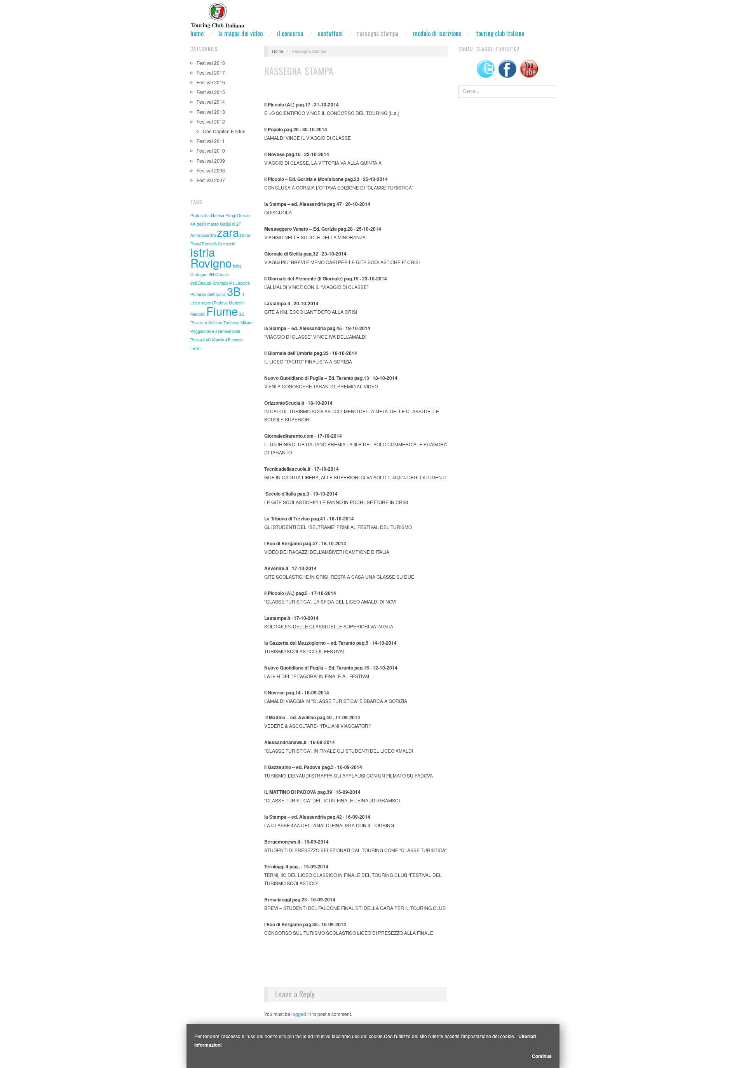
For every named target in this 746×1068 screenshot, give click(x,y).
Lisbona (242, 283)
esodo (237, 340)
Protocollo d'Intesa (207, 215)
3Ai (213, 235)
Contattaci (330, 33)
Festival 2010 (211, 150)
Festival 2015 (211, 92)
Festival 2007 (211, 180)
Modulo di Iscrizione (437, 33)
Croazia (222, 274)
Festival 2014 (211, 101)
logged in (301, 1014)
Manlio (218, 340)
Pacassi (197, 340)
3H (211, 274)
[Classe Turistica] (217, 13)
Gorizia (243, 215)
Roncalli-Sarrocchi (218, 244)
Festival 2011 (211, 140)
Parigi (230, 215)
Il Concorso (290, 33)
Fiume (222, 311)
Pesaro (197, 322)
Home (197, 33)
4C (208, 340)
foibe (237, 266)
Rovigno (211, 262)
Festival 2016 (211, 82)
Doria (245, 235)
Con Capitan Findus (224, 131)
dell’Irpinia (216, 294)
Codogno (198, 274)
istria (202, 252)
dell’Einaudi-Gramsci (209, 283)
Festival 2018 (211, 62)
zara (228, 232)
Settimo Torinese (223, 322)
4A (192, 224)
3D (241, 314)
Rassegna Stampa (377, 33)
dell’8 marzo (208, 224)
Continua (542, 1055)
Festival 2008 (211, 170)
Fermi (195, 348)
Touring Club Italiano (500, 33)
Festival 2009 (211, 160)
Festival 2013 (211, 111)
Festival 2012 (211, 121)
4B (227, 340)
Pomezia (198, 294)
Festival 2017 (211, 72)
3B (234, 291)
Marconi (197, 314)
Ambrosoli (199, 235)
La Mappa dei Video (240, 33)
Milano (247, 322)
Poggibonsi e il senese (210, 331)
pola (236, 331)
